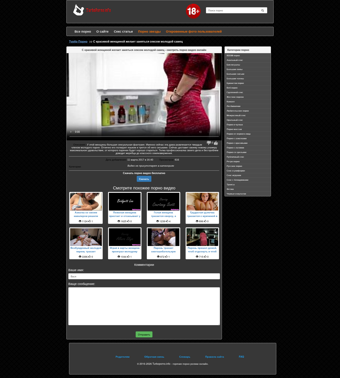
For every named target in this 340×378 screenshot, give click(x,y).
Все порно (83, 31)
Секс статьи (123, 31)
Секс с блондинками (237, 179)
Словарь (184, 356)
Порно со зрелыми (236, 152)
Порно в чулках (235, 124)
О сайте (102, 31)
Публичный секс (235, 156)
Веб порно (232, 87)
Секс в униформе (236, 170)
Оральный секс (235, 120)
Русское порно (234, 166)
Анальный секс (235, 60)
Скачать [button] (144, 179)
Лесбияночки (233, 106)
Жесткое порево (235, 97)
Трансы (231, 184)
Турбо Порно (78, 41)
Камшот (231, 101)
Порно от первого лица (239, 133)
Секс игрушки (234, 175)
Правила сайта (214, 356)
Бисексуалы (233, 64)
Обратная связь (154, 356)
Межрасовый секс (236, 115)
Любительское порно (238, 110)
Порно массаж (234, 129)
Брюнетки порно (235, 83)
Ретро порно (233, 161)
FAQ (241, 356)
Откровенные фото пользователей (194, 31)
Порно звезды (149, 31)
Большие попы (234, 69)
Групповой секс (235, 92)
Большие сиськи (235, 73)
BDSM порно (233, 55)
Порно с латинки (235, 147)
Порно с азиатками (236, 138)
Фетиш (230, 189)
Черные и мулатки (236, 193)
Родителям (122, 356)
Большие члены (235, 78)
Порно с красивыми (237, 143)
